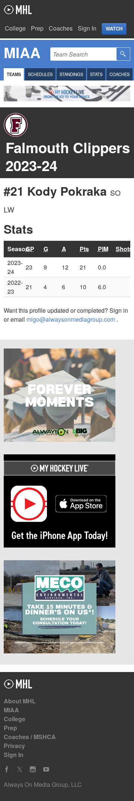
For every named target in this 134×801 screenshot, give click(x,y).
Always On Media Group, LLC (43, 784)
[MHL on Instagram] (33, 769)
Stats (96, 74)
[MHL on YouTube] (46, 769)
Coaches (61, 28)
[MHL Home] (18, 686)
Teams (14, 74)
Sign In (87, 28)
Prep (37, 28)
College (15, 28)
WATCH (114, 28)
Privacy (14, 745)
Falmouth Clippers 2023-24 (68, 156)
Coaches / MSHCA (30, 736)
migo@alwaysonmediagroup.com (71, 319)
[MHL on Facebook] (7, 769)
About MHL (20, 701)
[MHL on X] (19, 769)
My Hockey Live (18, 9)
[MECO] (67, 608)
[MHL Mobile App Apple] (67, 502)
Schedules (40, 74)
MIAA (11, 710)
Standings (71, 74)
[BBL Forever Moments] (67, 396)
